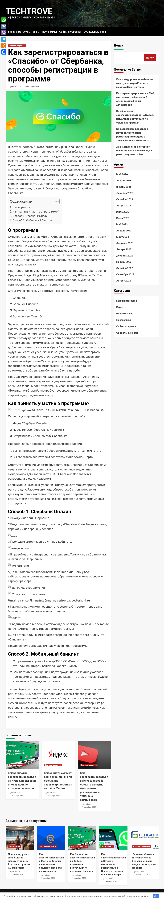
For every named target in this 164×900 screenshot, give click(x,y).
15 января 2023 (32, 86)
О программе (21, 207)
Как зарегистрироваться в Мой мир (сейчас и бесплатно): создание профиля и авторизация (135, 99)
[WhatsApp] (4, 20)
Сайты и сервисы (70, 31)
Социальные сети (94, 31)
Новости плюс (124, 313)
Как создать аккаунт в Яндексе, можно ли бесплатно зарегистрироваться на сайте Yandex (58, 780)
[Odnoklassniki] (4, 45)
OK (155, 896)
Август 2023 (123, 205)
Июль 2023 (122, 211)
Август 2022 (123, 280)
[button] (55, 202)
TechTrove (29, 11)
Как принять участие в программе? (35, 211)
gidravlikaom (15, 86)
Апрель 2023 (123, 230)
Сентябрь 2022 (125, 274)
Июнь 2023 (122, 218)
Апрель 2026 (123, 180)
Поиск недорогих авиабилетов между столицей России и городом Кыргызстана (134, 83)
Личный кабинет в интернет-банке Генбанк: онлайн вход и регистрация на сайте (134, 150)
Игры (36, 31)
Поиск (118, 45)
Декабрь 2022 (124, 255)
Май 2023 (122, 224)
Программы (49, 31)
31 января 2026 (16, 875)
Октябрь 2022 (124, 268)
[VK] (4, 26)
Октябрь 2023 (124, 199)
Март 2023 (122, 236)
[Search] (157, 31)
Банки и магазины (19, 31)
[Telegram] (4, 39)
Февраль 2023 (124, 243)
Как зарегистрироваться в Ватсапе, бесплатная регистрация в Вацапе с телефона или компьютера (132, 134)
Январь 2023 (123, 249)
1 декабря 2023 (17, 796)
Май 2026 (122, 174)
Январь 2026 (123, 186)
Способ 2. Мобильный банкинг (32, 220)
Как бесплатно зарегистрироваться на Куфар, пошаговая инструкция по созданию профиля (22, 780)
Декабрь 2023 (124, 193)
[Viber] (4, 33)
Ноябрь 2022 (123, 261)
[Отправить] (4, 52)
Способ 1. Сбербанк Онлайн (30, 216)
